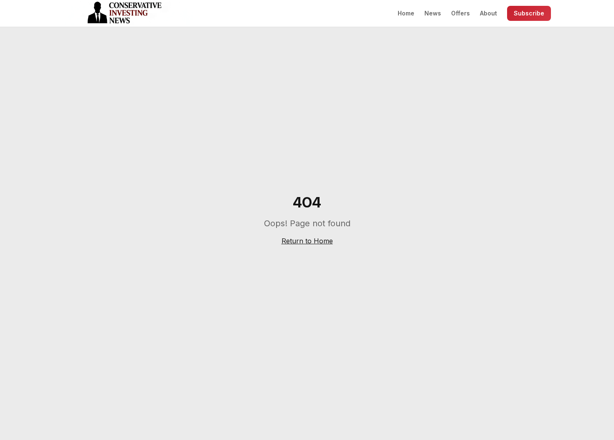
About (488, 13)
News (432, 13)
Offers (460, 13)
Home (406, 13)
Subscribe (529, 13)
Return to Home (307, 241)
